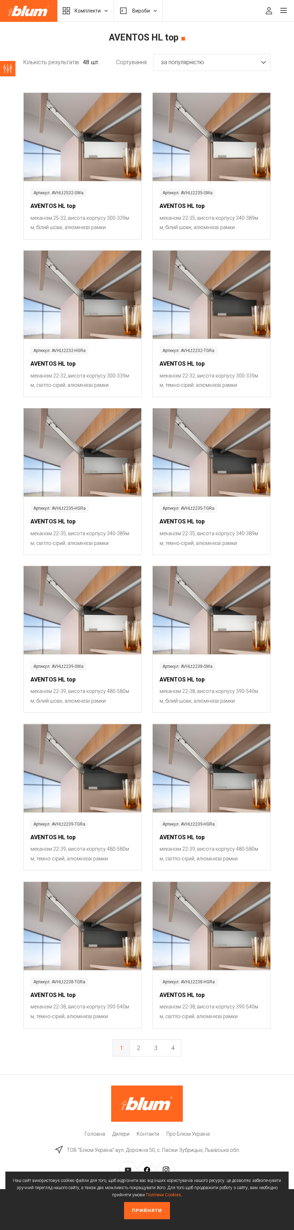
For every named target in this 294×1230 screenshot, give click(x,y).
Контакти (148, 1134)
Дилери (120, 1134)
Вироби (141, 11)
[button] (212, 62)
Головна (95, 1134)
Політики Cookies (163, 1194)
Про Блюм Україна (188, 1134)
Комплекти (88, 11)
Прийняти (147, 1210)
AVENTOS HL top (53, 206)
